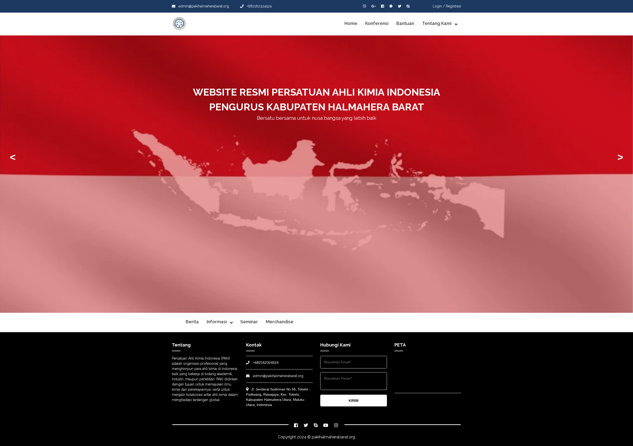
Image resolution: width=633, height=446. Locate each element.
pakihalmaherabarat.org (333, 437)
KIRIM (354, 401)
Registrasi (453, 6)
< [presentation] (13, 157)
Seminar (249, 321)
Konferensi (376, 23)
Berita (192, 321)
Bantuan (405, 23)
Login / (439, 6)
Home (350, 23)
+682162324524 (259, 6)
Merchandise (280, 321)
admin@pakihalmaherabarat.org (203, 6)
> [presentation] (620, 157)
